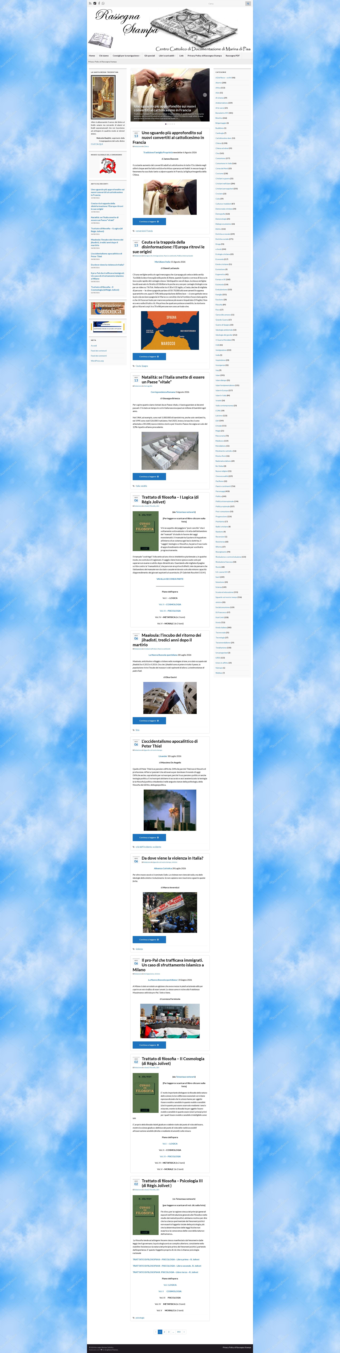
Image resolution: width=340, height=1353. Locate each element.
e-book (146, 506)
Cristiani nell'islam (150, 649)
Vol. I (170, 1143)
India (218, 355)
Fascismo (219, 299)
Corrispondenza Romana (163, 392)
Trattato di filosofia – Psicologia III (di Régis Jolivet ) (172, 1183)
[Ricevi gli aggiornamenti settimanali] (103, 3)
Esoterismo (220, 269)
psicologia (140, 1318)
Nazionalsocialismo (223, 461)
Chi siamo (104, 55)
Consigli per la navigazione (126, 55)
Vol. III (170, 610)
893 (178, 1332)
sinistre (174, 862)
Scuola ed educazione (224, 592)
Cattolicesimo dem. (223, 138)
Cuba (218, 199)
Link (181, 55)
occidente (157, 847)
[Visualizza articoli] (170, 94)
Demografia (148, 386)
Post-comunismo (223, 511)
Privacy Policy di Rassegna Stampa (205, 55)
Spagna (145, 366)
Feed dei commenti (99, 356)
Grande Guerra (222, 320)
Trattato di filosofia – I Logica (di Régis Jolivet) (170, 499)
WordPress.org (97, 361)
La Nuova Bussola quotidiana (163, 655)
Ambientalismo (222, 103)
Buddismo (220, 128)
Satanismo (220, 582)
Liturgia (219, 426)
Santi (218, 577)
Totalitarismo (221, 647)
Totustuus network (185, 512)
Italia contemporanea (224, 405)
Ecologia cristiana (223, 254)
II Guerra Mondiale (223, 340)
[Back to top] (334, 1347)
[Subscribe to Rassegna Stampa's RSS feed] (90, 3)
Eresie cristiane (222, 264)
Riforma (219, 547)
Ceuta (138, 366)
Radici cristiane (222, 526)
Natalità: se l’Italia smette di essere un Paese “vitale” (168, 108)
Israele (218, 400)
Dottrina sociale (222, 239)
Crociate (219, 193)
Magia (218, 431)
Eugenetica (220, 274)
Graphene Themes (111, 1350)
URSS (218, 658)
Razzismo (219, 531)
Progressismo (221, 516)
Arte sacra (220, 108)
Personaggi (220, 491)
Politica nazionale (223, 506)
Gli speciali (149, 55)
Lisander (163, 756)
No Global (220, 466)
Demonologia (221, 219)
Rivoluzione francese (224, 562)
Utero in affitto (222, 663)
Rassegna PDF (233, 55)
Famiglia (219, 294)
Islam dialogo (221, 380)
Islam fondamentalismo (225, 385)
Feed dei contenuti (99, 351)
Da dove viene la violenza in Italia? (172, 858)
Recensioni (220, 537)
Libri (157, 506)
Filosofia (152, 506)
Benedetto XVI (222, 113)
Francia (149, 231)
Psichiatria (220, 521)
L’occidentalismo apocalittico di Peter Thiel (170, 743)
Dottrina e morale (223, 234)
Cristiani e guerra (223, 178)
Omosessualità (222, 476)
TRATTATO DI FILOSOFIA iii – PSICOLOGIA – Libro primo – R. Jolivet (166, 1259)
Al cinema (220, 98)
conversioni (141, 231)
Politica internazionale (185, 256)
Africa (218, 88)
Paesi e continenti (170, 256)
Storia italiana (221, 627)
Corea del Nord (222, 168)
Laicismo (219, 415)
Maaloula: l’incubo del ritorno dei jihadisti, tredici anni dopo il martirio (167, 640)
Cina (217, 153)
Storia (218, 622)
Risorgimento (221, 552)
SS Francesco (221, 612)
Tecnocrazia (221, 632)
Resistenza (220, 542)
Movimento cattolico (224, 451)
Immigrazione (158, 256)
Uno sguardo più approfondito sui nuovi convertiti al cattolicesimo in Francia (168, 137)
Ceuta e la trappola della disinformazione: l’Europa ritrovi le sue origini (169, 247)
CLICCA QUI (97, 144)
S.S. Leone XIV (222, 572)
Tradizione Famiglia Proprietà (158, 152)
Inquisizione (221, 360)
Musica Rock (221, 456)
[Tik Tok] (94, 3)
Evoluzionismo (221, 289)
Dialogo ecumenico (223, 224)
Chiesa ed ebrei (222, 148)
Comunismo (220, 158)
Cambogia (220, 133)
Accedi (94, 345)
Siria (137, 730)
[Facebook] (99, 3)
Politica (219, 496)
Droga (218, 244)
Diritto (218, 229)
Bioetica (219, 118)
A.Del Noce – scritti (224, 77)
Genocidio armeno (223, 315)
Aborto (219, 83)
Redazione (138, 146)
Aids (217, 93)
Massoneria (220, 436)
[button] (135, 95)
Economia (220, 259)
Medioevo (220, 441)
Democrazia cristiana (224, 209)
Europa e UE (148, 256)
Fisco (218, 310)
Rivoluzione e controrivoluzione (228, 557)
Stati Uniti (220, 617)
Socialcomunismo (223, 607)
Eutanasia (220, 284)
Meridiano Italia (162, 261)
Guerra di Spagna (223, 325)
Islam (218, 375)
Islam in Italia (221, 395)
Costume (219, 173)
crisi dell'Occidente (144, 847)
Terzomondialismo (223, 642)
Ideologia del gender (224, 335)
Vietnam (219, 668)
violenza (139, 949)
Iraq (217, 370)
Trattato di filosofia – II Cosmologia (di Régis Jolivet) (173, 1061)
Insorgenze (220, 365)
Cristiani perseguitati (224, 188)
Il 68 (217, 345)
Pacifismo (220, 481)
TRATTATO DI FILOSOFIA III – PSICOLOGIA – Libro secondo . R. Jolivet (167, 1265)
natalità (144, 486)
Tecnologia (220, 637)
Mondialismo (221, 446)
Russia (218, 567)
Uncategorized (222, 653)
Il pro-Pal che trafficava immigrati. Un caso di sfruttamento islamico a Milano (168, 965)
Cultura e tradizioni (223, 204)
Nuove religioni (222, 471)
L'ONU (218, 410)
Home (92, 55)
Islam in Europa (222, 390)
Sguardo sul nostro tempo (153, 750)
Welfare (219, 673)
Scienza (219, 587)
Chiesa (146, 146)
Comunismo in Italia (224, 163)
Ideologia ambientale (224, 330)
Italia (138, 486)
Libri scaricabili (166, 55)
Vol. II (170, 604)
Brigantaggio (221, 123)
